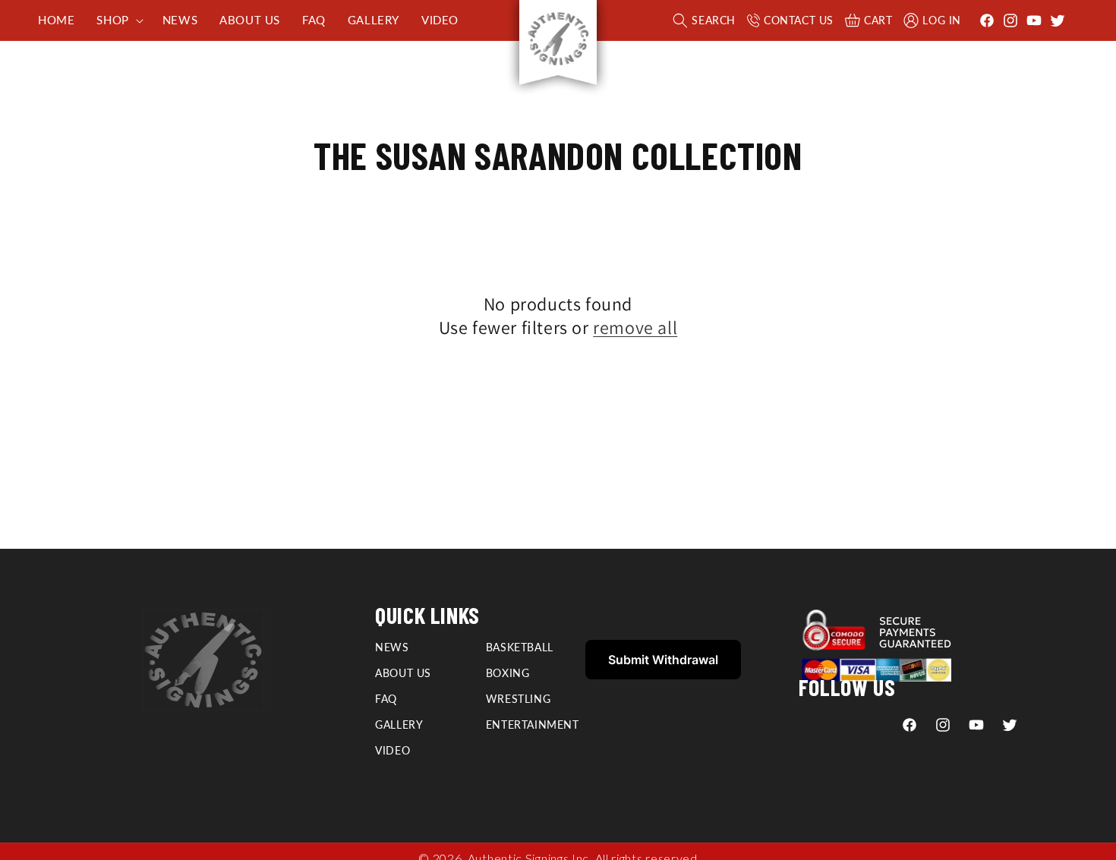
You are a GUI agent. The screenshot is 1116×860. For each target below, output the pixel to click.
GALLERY (399, 724)
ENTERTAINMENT (532, 724)
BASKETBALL (519, 647)
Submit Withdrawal (663, 659)
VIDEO (392, 750)
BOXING (508, 672)
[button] (118, 20)
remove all (635, 327)
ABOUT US (403, 672)
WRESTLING (518, 698)
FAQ (386, 698)
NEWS (391, 647)
